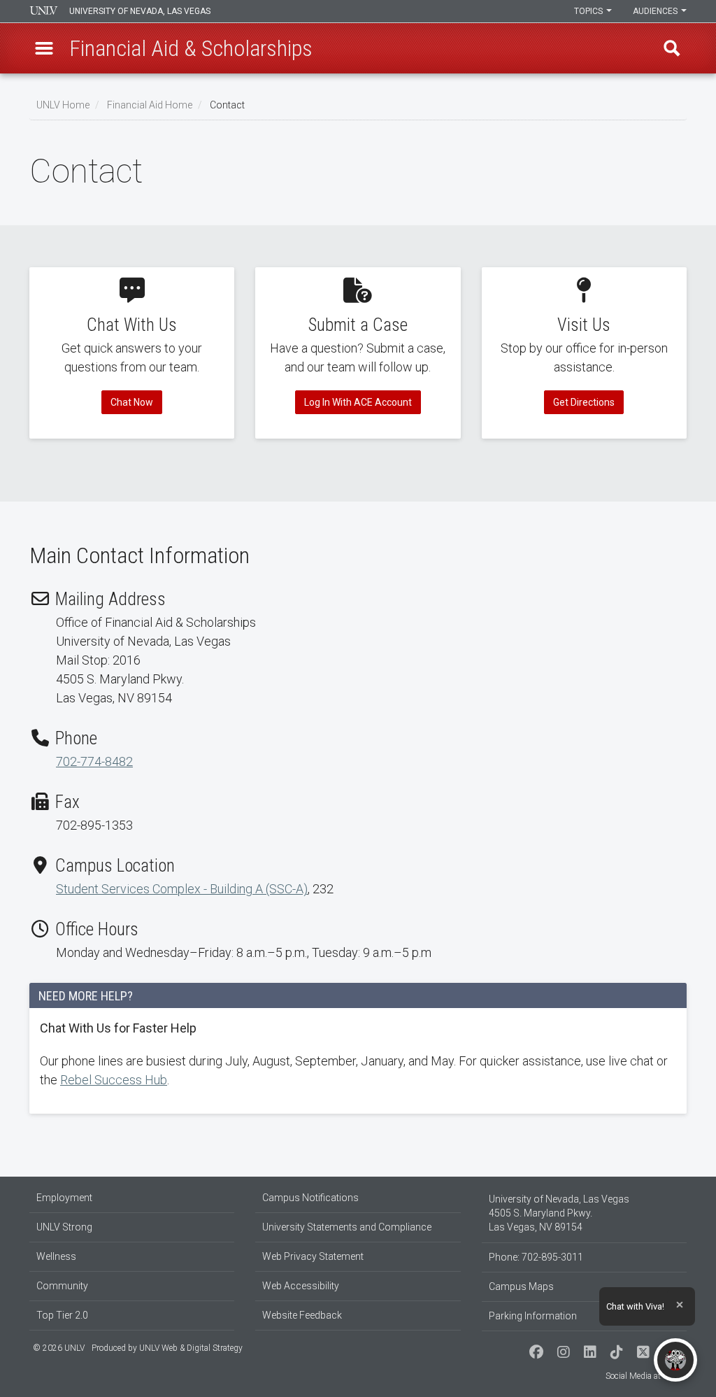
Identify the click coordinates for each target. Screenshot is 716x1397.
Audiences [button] (656, 11)
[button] (44, 48)
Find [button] (672, 48)
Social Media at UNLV (644, 1376)
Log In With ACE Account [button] (358, 402)
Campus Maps (521, 1286)
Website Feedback (302, 1315)
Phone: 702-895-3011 (536, 1257)
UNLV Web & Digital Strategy (191, 1348)
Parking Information (533, 1315)
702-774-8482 (94, 761)
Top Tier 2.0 (62, 1315)
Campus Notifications (310, 1197)
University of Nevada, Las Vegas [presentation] (139, 11)
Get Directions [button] (584, 402)
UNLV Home (63, 105)
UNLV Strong (64, 1227)
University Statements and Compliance (346, 1227)
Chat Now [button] (131, 402)
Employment (64, 1197)
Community (62, 1285)
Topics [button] (589, 11)
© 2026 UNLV (59, 1348)
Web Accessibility (300, 1285)
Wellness (56, 1256)
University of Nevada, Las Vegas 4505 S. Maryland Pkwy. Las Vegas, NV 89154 (559, 1213)
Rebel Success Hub (113, 1079)
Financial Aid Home (149, 105)
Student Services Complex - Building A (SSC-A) (182, 888)
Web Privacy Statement (313, 1256)
